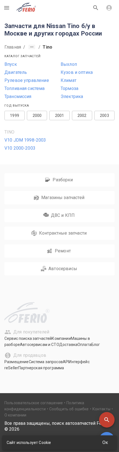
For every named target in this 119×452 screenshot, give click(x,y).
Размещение (16, 362)
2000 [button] (37, 115)
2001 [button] (59, 115)
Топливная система (24, 88)
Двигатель (15, 72)
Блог (95, 344)
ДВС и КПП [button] (63, 215)
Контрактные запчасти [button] (63, 233)
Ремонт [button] (63, 250)
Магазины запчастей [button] (62, 197)
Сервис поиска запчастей (28, 338)
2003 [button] (104, 115)
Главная (12, 47)
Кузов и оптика (77, 72)
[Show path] (32, 47)
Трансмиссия (18, 96)
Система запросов (46, 362)
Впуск (10, 64)
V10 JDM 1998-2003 (25, 140)
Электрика (72, 96)
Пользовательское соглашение (33, 403)
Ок (105, 442)
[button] (107, 420)
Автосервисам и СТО (39, 344)
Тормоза (69, 88)
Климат (68, 80)
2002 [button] (82, 115)
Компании (61, 338)
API (66, 362)
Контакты (101, 409)
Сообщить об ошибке (69, 409)
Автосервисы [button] (62, 268)
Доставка (68, 344)
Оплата (84, 344)
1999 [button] (14, 115)
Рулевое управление (26, 80)
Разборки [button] (63, 179)
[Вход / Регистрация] (109, 7)
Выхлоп (69, 64)
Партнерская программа (41, 368)
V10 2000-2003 (19, 148)
